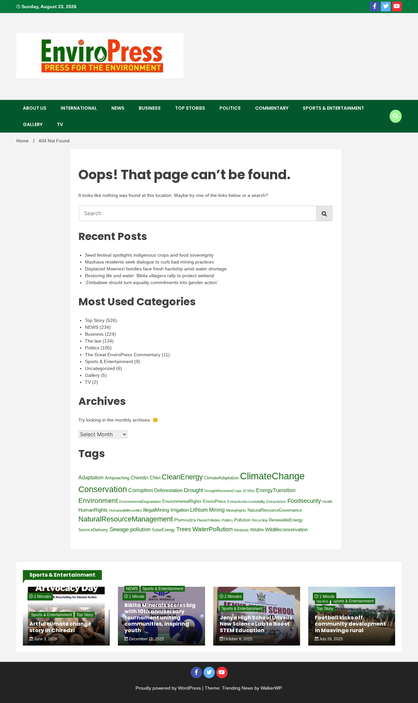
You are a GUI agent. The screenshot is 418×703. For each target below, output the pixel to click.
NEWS (91, 327)
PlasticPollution (208, 520)
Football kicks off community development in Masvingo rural (350, 624)
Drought (193, 490)
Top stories (190, 108)
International (79, 108)
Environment (98, 500)
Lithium (199, 509)
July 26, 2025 (330, 639)
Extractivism (276, 501)
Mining (217, 510)
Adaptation (91, 477)
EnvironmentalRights (181, 501)
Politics (230, 108)
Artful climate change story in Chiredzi (60, 627)
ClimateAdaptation (221, 477)
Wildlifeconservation (286, 529)
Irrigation (179, 510)
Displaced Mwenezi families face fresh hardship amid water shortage (156, 268)
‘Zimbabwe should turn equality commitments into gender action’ (151, 282)
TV (60, 124)
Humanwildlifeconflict (125, 510)
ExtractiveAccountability (246, 501)
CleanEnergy (182, 477)
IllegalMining (156, 510)
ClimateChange (272, 476)
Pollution (242, 520)
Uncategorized (100, 368)
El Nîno (249, 491)
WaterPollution (212, 529)
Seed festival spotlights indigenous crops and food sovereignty (149, 255)
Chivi (155, 477)
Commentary (271, 108)
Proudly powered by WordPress (169, 688)
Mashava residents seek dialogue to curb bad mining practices (149, 261)
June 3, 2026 (45, 639)
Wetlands (241, 530)
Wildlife (257, 529)
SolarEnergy (163, 529)
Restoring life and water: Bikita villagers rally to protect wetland (149, 275)
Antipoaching (117, 477)
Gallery (32, 124)
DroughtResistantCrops (223, 491)
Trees (183, 529)
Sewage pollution (130, 529)
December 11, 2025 (146, 639)
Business (150, 108)
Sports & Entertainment (333, 108)
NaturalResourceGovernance (275, 510)
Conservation (102, 489)
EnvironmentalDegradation (140, 501)
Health (327, 501)
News (117, 108)
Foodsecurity (304, 501)
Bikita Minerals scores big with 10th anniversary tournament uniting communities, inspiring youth (160, 617)
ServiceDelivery (93, 529)
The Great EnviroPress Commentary (122, 354)
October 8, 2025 (237, 639)
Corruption (140, 490)
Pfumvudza (185, 520)
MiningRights (236, 510)
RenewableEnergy (286, 520)
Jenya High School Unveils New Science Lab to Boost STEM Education (256, 624)
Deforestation (168, 490)
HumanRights (93, 510)
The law (93, 341)
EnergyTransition (276, 490)
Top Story (94, 320)
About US (34, 108)
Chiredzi (139, 477)
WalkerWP (271, 688)
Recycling (259, 520)
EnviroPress (214, 501)
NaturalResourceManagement (125, 519)
